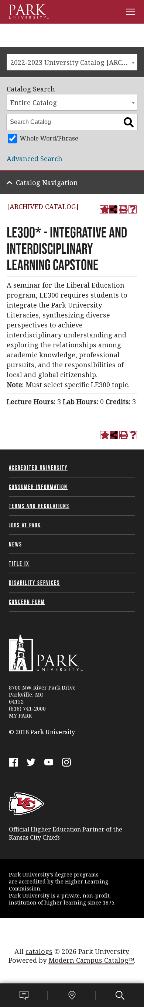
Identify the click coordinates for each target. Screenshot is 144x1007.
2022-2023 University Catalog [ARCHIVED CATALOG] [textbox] (73, 62)
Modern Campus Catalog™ (91, 960)
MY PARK (20, 715)
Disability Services (34, 582)
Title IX (19, 563)
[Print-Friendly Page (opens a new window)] (123, 209)
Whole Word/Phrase (49, 138)
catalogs (38, 951)
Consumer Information (38, 486)
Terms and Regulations (39, 506)
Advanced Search (34, 158)
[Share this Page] (113, 209)
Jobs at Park (25, 525)
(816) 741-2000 (27, 708)
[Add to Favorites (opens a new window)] (104, 209)
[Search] (120, 995)
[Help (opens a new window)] (132, 209)
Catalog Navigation (47, 182)
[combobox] (72, 62)
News (15, 544)
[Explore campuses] (72, 995)
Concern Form (27, 601)
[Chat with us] (24, 995)
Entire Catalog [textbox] (33, 102)
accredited (32, 881)
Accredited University (38, 467)
